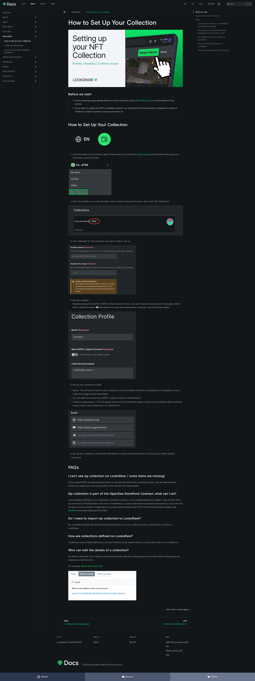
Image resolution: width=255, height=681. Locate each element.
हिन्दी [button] (212, 4)
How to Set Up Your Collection (17, 41)
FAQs (198, 20)
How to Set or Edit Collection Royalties (17, 51)
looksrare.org (143, 154)
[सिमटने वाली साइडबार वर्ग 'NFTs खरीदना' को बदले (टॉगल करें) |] (36, 27)
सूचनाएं (5, 22)
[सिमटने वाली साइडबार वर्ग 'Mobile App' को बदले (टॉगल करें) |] (36, 62)
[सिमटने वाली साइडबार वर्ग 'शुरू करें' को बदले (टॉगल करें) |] (36, 17)
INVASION (7, 76)
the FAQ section (146, 100)
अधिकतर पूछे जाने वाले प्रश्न (12, 57)
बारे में (23, 4)
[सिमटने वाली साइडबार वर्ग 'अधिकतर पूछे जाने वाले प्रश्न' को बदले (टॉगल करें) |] (36, 57)
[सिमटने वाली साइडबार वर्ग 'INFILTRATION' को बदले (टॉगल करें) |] (36, 71)
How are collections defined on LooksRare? (210, 45)
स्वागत (95, 642)
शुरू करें (5, 17)
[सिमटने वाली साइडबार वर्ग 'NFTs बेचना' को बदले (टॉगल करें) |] (36, 31)
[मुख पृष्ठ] (64, 12)
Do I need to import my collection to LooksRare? (212, 38)
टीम (193, 4)
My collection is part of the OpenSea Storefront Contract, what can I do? (212, 31)
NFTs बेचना (7, 31)
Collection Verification (13, 45)
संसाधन (32, 4)
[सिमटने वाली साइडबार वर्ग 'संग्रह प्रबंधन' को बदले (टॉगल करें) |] (36, 36)
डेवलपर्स (43, 4)
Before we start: (201, 12)
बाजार (201, 4)
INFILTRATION (9, 71)
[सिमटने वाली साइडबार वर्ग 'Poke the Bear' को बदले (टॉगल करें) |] (36, 81)
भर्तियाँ (53, 4)
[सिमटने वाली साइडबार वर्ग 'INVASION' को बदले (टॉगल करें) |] (36, 76)
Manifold (72, 510)
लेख (185, 4)
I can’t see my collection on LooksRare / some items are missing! (213, 25)
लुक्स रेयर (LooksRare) (176, 642)
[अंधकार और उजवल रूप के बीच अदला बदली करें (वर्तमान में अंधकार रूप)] (219, 4)
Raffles (5, 67)
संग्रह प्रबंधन (7, 36)
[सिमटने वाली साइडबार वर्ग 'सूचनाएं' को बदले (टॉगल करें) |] (36, 22)
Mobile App (8, 62)
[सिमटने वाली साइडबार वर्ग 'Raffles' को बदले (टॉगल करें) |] (36, 67)
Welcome (7, 12)
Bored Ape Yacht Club (92, 566)
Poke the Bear (9, 81)
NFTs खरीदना (7, 27)
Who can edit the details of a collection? (213, 50)
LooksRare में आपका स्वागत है (69, 642)
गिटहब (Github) (172, 651)
